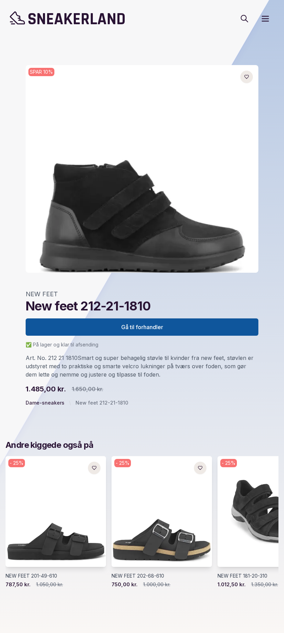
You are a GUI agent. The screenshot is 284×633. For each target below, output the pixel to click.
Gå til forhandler (142, 327)
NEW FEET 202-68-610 (138, 576)
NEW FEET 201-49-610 (31, 576)
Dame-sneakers (45, 403)
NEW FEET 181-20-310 (242, 576)
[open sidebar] (265, 18)
